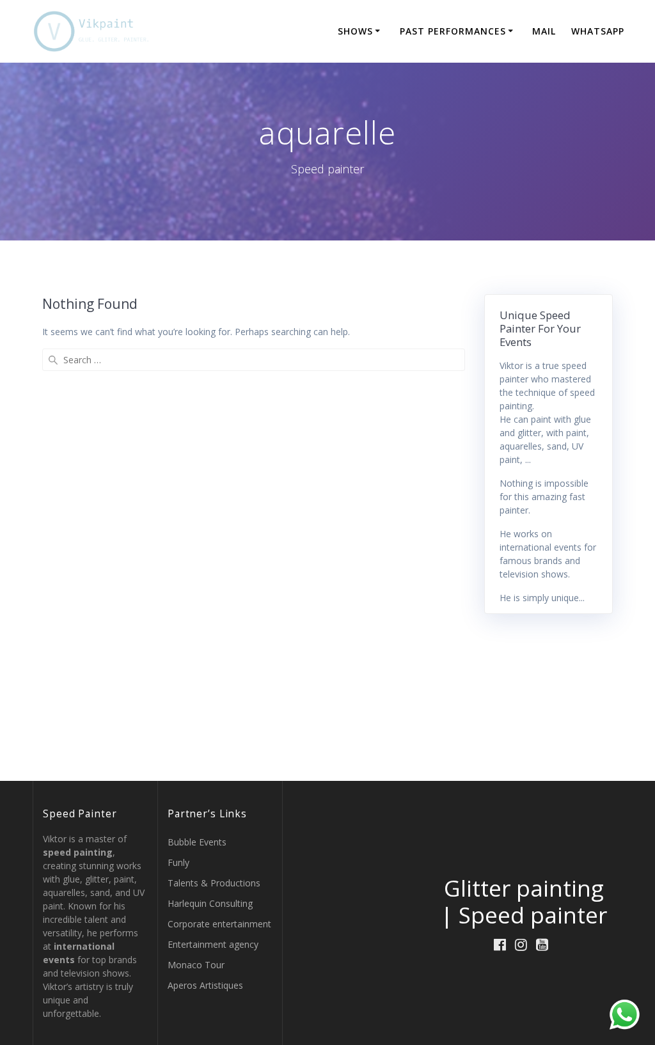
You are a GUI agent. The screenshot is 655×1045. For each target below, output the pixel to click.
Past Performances (453, 31)
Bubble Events (197, 842)
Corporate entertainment (219, 924)
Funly (178, 862)
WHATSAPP (597, 31)
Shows (355, 31)
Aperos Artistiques (205, 985)
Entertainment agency (213, 944)
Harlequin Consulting (210, 903)
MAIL (544, 31)
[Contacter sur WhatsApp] (624, 1014)
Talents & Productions (214, 883)
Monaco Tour (196, 965)
